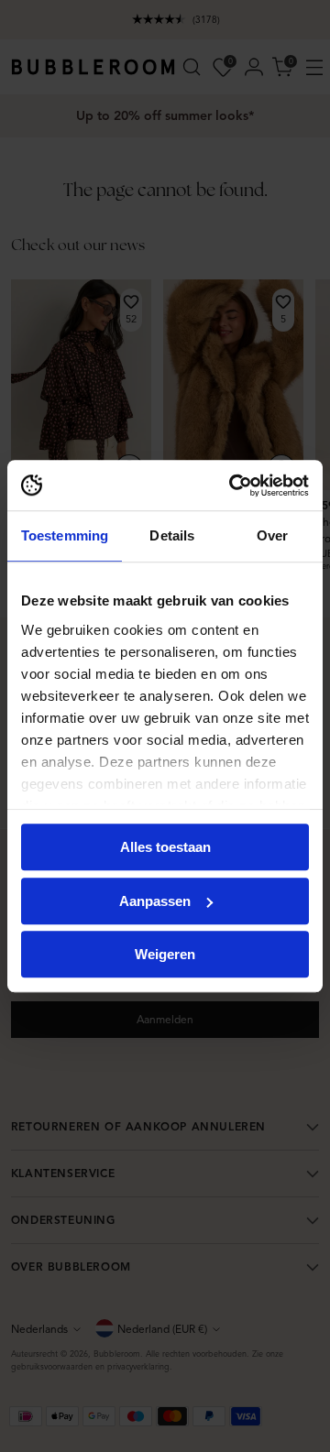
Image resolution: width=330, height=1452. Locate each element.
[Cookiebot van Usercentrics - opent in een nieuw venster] (233, 485)
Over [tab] (272, 535)
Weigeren (165, 954)
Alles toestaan (165, 847)
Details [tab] (171, 535)
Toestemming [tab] (64, 535)
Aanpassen (155, 901)
